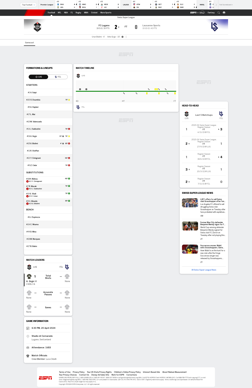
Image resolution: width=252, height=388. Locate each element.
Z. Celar (33, 165)
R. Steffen (34, 151)
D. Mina (33, 232)
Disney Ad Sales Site (100, 375)
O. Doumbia (35, 100)
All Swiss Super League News (203, 270)
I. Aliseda (33, 201)
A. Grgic (33, 136)
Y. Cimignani (35, 158)
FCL (83, 107)
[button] (219, 13)
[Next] (216, 4)
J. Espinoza (35, 217)
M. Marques (35, 239)
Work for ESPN (117, 375)
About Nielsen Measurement (174, 372)
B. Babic (33, 246)
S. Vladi (33, 194)
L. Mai (32, 114)
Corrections (131, 375)
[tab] (38, 77)
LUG (83, 76)
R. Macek (33, 186)
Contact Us (84, 375)
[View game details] (204, 129)
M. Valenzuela (36, 122)
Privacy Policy (79, 372)
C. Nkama (34, 224)
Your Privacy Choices (68, 375)
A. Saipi (33, 93)
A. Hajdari (34, 107)
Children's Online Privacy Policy (127, 372)
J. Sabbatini (35, 129)
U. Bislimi (34, 144)
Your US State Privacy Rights (99, 372)
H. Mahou (34, 179)
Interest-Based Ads (151, 372)
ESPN (35, 12)
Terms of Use (64, 372)
